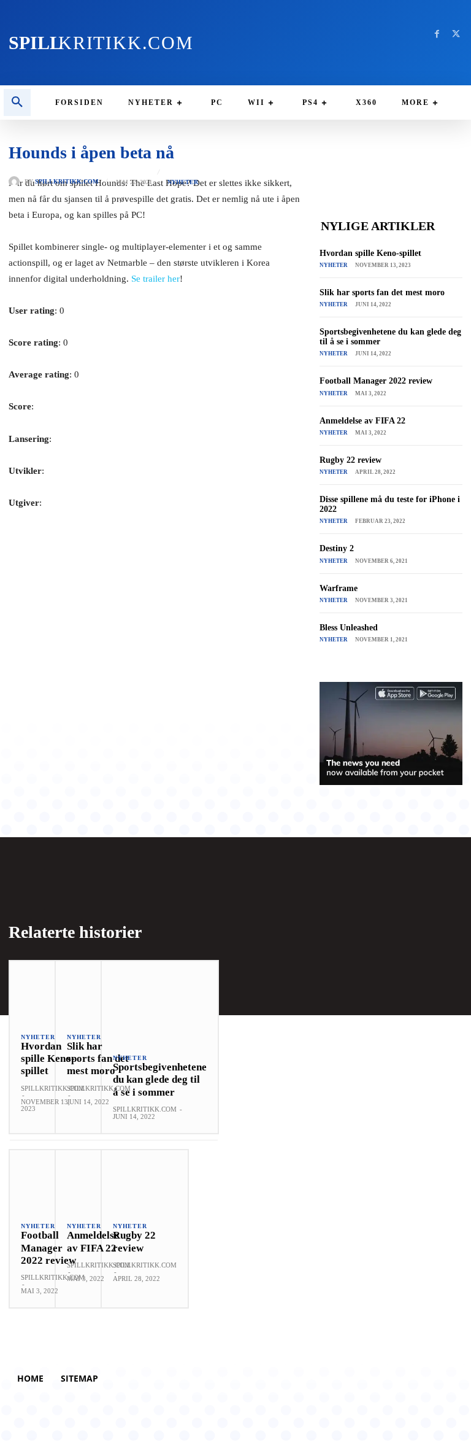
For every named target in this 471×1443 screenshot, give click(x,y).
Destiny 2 (337, 548)
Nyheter (182, 182)
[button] (17, 102)
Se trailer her (155, 279)
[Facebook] (437, 34)
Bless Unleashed (349, 627)
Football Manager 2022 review (376, 380)
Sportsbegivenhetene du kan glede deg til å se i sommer (160, 1079)
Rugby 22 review (350, 460)
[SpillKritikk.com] (17, 181)
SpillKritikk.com (66, 182)
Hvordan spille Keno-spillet (370, 253)
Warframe (339, 588)
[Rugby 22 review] (145, 1180)
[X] (456, 34)
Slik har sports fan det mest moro (382, 292)
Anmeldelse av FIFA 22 (362, 420)
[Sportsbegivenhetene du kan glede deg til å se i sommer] (160, 1001)
